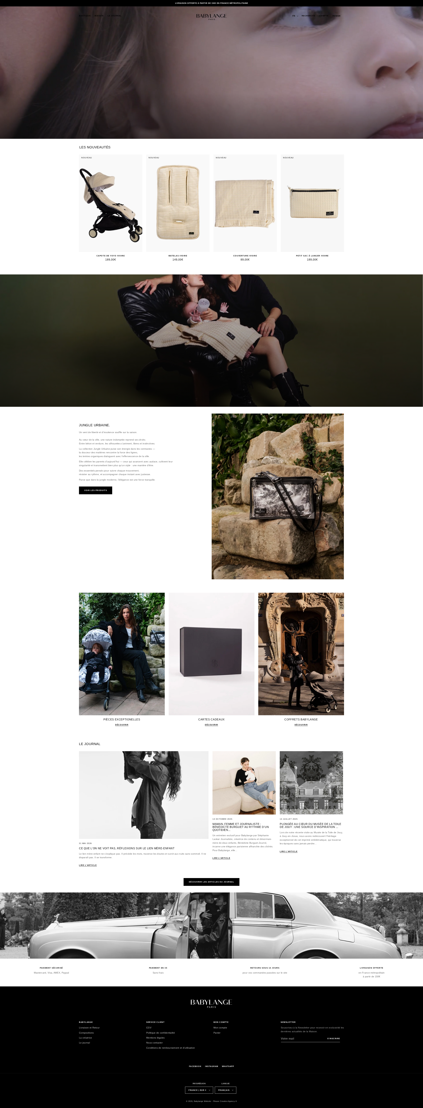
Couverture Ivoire (245, 256)
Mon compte (220, 1027)
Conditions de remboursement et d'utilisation (170, 1047)
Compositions (86, 1032)
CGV (148, 1027)
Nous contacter (154, 1042)
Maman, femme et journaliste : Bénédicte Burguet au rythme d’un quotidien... (240, 827)
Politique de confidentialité (160, 1032)
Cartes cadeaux (211, 719)
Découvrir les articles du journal (211, 882)
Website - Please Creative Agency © (220, 1101)
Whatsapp (228, 1066)
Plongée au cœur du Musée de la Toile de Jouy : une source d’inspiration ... (310, 825)
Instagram (211, 1066)
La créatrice (85, 1037)
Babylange (198, 1101)
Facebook (195, 1066)
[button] (85, 15)
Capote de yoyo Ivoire (110, 256)
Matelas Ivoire (178, 256)
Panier (217, 1032)
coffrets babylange (301, 719)
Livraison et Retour (89, 1027)
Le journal (84, 1042)
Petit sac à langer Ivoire (312, 256)
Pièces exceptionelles (121, 719)
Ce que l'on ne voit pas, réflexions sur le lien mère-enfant (127, 848)
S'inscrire (333, 1039)
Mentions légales (155, 1037)
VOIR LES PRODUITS (95, 490)
